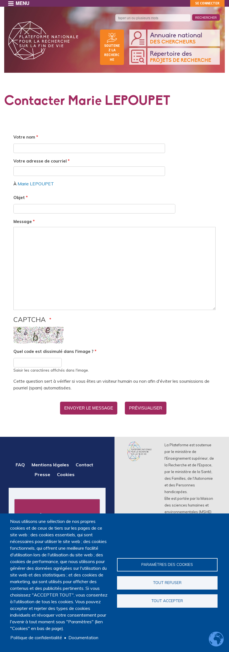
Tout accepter (167, 600)
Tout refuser (167, 582)
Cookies (66, 474)
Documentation (83, 637)
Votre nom (24, 137)
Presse (42, 474)
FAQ (20, 464)
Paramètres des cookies (167, 564)
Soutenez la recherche (112, 52)
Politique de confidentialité (36, 637)
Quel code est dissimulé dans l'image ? (53, 351)
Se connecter (207, 3)
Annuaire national (176, 38)
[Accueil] (43, 40)
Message (22, 221)
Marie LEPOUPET (36, 183)
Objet (19, 197)
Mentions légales (50, 464)
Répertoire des (180, 57)
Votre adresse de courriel (40, 161)
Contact (84, 464)
